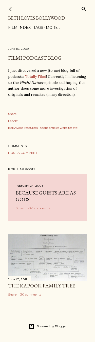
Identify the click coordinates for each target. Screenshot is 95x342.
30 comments (30, 294)
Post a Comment (22, 153)
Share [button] (12, 114)
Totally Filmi (35, 76)
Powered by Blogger (52, 326)
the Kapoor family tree (41, 285)
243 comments (39, 208)
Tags (38, 27)
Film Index (19, 27)
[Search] (84, 8)
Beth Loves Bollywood (36, 18)
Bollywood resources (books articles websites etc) (43, 128)
